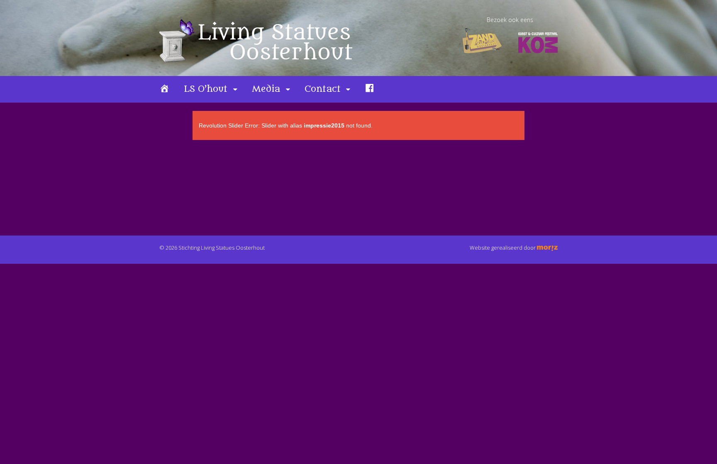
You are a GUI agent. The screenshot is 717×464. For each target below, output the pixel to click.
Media (266, 89)
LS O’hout (205, 89)
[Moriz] (547, 247)
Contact (323, 89)
